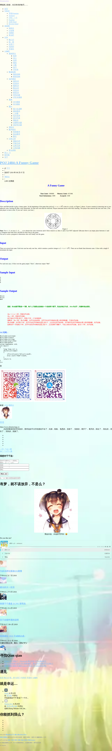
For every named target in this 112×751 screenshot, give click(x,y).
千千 (8, 168)
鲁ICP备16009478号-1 (21, 734)
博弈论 (11, 127)
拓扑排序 (16, 116)
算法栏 (11, 35)
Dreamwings (4, 1)
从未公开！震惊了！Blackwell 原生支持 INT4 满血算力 (25, 661)
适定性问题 (17, 125)
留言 (16, 740)
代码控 (11, 47)
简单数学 (16, 132)
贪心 (15, 58)
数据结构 (12, 72)
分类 (6, 37)
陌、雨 (11, 42)
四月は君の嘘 (12, 706)
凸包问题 (16, 148)
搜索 (10, 100)
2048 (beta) (13, 22)
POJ (6, 405)
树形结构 (16, 77)
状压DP (16, 90)
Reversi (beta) (13, 24)
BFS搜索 (16, 104)
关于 (6, 157)
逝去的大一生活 (7, 587)
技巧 (15, 67)
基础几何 (16, 141)
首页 (6, 9)
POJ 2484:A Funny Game (19, 163)
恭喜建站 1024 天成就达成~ (12, 636)
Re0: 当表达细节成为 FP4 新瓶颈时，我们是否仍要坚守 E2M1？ (28, 663)
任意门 (11, 44)
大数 (15, 65)
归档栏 (11, 33)
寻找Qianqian (14, 13)
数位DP (16, 88)
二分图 (15, 113)
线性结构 (16, 74)
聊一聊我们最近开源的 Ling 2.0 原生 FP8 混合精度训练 (25, 666)
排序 (15, 60)
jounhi (6, 693)
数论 (15, 136)
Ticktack (12, 16)
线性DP (16, 81)
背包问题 (16, 95)
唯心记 (11, 40)
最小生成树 (17, 109)
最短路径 (16, 111)
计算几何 (12, 139)
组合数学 (16, 134)
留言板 (7, 155)
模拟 (15, 63)
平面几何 (16, 143)
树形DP (16, 93)
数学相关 (12, 129)
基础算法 (12, 53)
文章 (12, 740)
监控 (25, 740)
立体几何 (16, 146)
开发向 (11, 49)
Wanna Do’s (8, 704)
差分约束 (16, 118)
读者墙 (7, 26)
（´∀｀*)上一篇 (6, 449)
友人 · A (7, 152)
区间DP (16, 83)
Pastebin (12, 20)
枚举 (15, 56)
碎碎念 (11, 28)
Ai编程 (7, 51)
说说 (22, 740)
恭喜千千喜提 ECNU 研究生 (13, 603)
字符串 (15, 70)
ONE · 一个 (13, 18)
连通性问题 (17, 123)
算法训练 (12, 150)
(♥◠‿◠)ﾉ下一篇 (6, 451)
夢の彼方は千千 (10, 734)
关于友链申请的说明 (9, 620)
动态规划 (12, 79)
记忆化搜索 (17, 97)
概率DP (16, 86)
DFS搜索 (16, 102)
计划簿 (11, 30)
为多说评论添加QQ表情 (11, 571)
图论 (10, 106)
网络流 (15, 120)
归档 (19, 740)
